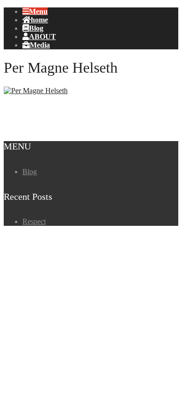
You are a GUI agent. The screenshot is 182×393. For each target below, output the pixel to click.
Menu (38, 11)
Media (40, 44)
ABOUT (42, 36)
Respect (34, 221)
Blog (36, 28)
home (39, 19)
